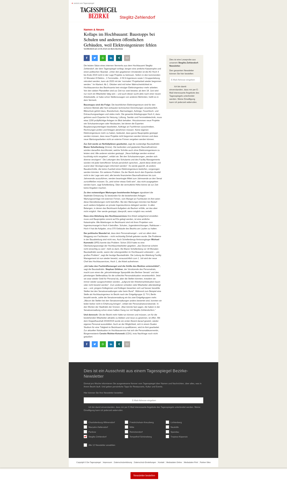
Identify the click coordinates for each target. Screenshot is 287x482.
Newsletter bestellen (144, 475)
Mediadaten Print (191, 462)
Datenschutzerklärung (123, 462)
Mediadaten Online (174, 462)
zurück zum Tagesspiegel (84, 3)
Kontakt (161, 462)
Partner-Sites (205, 462)
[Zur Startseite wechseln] (99, 12)
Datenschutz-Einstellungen (145, 462)
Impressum (107, 462)
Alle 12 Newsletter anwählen (101, 445)
